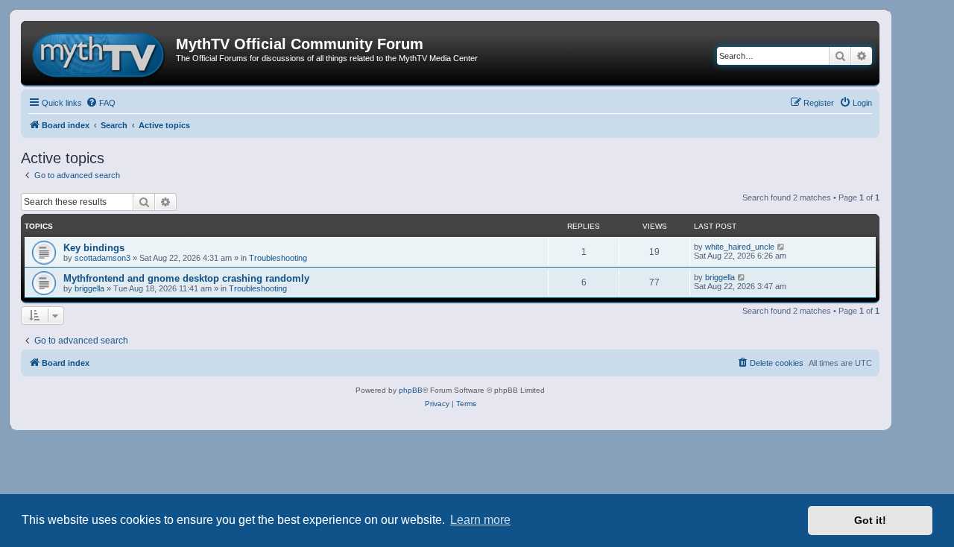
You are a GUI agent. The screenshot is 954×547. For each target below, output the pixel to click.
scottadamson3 (102, 257)
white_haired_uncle (739, 246)
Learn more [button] (480, 519)
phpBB (411, 390)
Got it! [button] (870, 520)
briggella (89, 288)
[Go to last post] (781, 246)
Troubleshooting (278, 257)
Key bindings (93, 247)
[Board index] (100, 53)
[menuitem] (101, 103)
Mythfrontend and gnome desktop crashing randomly (186, 278)
